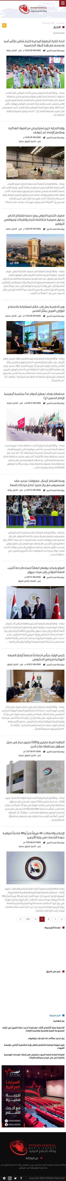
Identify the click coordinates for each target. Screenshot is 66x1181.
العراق (27, 141)
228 (28, 919)
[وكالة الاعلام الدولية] (33, 4)
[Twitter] (15, 1178)
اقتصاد (33, 581)
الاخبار (14, 50)
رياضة (8, 50)
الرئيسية (61, 23)
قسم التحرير (52, 51)
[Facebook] (21, 1178)
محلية (21, 141)
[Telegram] (4, 1178)
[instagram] (9, 1178)
